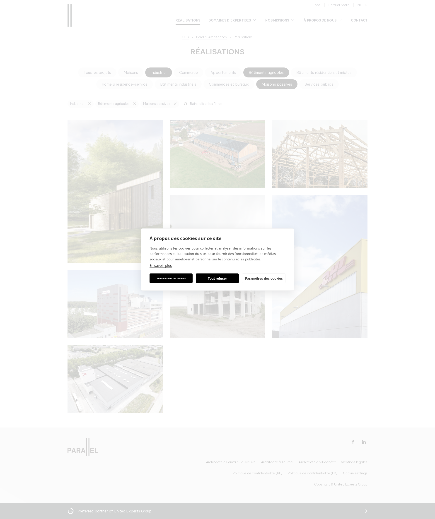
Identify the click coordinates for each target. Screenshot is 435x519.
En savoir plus (161, 265)
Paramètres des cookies (264, 278)
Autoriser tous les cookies (171, 278)
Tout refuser (217, 278)
